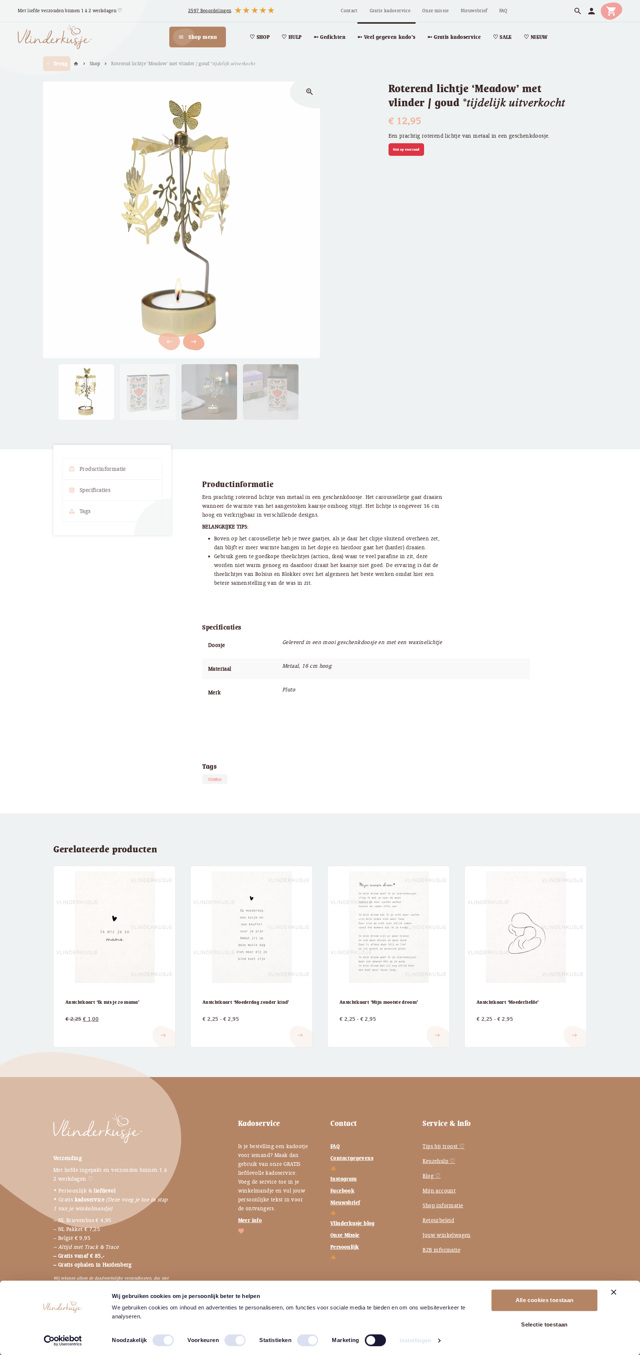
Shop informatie (443, 1205)
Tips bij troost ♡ (443, 1146)
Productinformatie (97, 469)
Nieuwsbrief (345, 1202)
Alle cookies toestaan (545, 1300)
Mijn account (439, 1190)
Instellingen (415, 1340)
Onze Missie (344, 1235)
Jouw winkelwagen (446, 1235)
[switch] (227, 1337)
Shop (95, 63)
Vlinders (214, 779)
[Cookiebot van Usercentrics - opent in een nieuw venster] (62, 1340)
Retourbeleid (438, 1220)
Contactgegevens (351, 1158)
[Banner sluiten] (613, 1292)
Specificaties (89, 490)
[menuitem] (349, 11)
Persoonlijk (344, 1247)
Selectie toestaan (544, 1324)
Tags (80, 511)
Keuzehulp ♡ (439, 1161)
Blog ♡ (431, 1176)
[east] (74, 1029)
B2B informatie (441, 1250)
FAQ (335, 1146)
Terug (56, 63)
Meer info (250, 1220)
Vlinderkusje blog (352, 1223)
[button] (193, 341)
